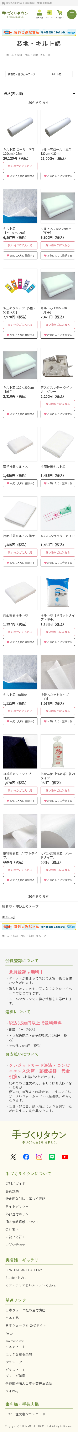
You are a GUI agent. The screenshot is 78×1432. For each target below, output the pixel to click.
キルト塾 (12, 1317)
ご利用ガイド (15, 1183)
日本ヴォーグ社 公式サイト (25, 1325)
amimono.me (14, 1340)
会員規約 (12, 1191)
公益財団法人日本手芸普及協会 (28, 1383)
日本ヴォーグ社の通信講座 (25, 1309)
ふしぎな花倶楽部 (18, 1354)
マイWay (11, 1390)
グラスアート (15, 1369)
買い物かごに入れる (20, 166)
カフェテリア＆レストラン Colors (30, 1285)
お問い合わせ (15, 1244)
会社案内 (12, 1229)
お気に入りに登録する (22, 176)
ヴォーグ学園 (15, 1375)
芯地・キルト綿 (39, 43)
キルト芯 (56, 74)
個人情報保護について (22, 1221)
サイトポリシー (17, 1206)
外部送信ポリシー (18, 1213)
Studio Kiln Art (15, 1277)
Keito (9, 1333)
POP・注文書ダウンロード (25, 1413)
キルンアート (15, 1346)
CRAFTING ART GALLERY (23, 1269)
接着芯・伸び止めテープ (21, 74)
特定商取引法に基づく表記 (25, 1198)
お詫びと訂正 (15, 1236)
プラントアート (17, 1361)
